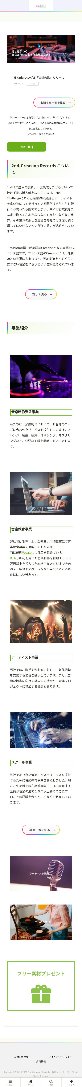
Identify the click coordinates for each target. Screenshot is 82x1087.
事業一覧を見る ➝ (41, 830)
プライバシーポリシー (61, 1056)
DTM (13, 558)
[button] (74, 706)
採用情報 (41, 1061)
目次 (23, 147)
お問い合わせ (21, 1056)
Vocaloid (28, 552)
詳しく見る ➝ (41, 294)
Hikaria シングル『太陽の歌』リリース (39, 77)
